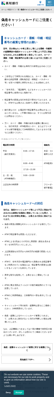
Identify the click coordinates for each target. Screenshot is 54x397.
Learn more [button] (10, 386)
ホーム (3, 10)
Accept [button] (19, 392)
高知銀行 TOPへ (27, 359)
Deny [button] (8, 392)
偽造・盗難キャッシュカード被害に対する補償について (27, 348)
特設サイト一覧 (13, 10)
